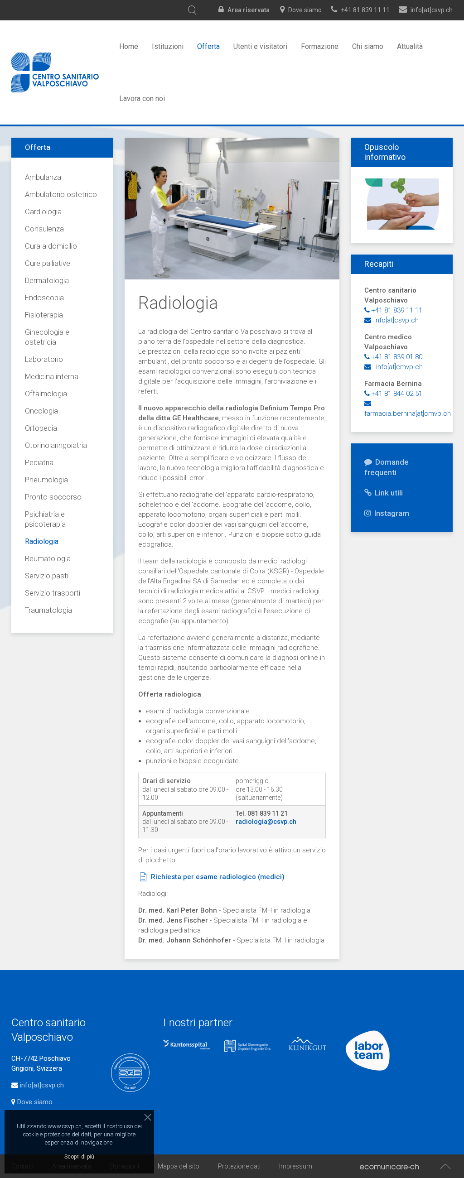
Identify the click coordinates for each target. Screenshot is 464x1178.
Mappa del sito (178, 1166)
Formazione (319, 46)
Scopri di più (79, 1157)
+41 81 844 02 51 (396, 393)
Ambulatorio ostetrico (61, 194)
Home (128, 46)
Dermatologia (47, 280)
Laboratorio (44, 359)
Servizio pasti (46, 576)
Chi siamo (367, 46)
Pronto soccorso (53, 497)
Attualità (410, 46)
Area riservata (248, 10)
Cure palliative (47, 263)
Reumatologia (48, 558)
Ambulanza (43, 177)
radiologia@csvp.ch (266, 821)
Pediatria (39, 462)
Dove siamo (305, 10)
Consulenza (44, 229)
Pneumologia (46, 480)
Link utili (388, 492)
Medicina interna (51, 376)
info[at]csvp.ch (395, 320)
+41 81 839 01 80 (396, 357)
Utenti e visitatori (260, 46)
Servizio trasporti (52, 593)
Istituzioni (168, 46)
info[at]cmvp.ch (397, 367)
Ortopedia (41, 428)
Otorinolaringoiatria (56, 445)
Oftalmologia (46, 393)
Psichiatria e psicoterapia (45, 519)
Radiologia (41, 541)
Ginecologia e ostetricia (47, 337)
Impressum (295, 1166)
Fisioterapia (44, 315)
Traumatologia (48, 610)
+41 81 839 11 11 (365, 10)
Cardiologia (43, 211)
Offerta (208, 46)
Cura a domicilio (51, 246)
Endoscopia (44, 297)
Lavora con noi (142, 98)
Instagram (390, 513)
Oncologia (41, 411)
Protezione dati (239, 1166)
